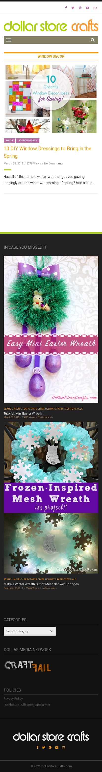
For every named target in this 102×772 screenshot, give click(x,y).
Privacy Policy (13, 698)
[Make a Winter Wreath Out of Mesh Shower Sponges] (51, 499)
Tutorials (76, 409)
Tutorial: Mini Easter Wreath (23, 413)
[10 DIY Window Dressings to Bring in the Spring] (51, 99)
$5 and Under (12, 409)
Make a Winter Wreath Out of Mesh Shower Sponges (41, 584)
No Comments (53, 163)
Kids (67, 409)
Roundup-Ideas (28, 140)
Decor (9, 140)
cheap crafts (29, 409)
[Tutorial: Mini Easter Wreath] (51, 331)
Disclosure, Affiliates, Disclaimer (27, 705)
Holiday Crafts (54, 409)
